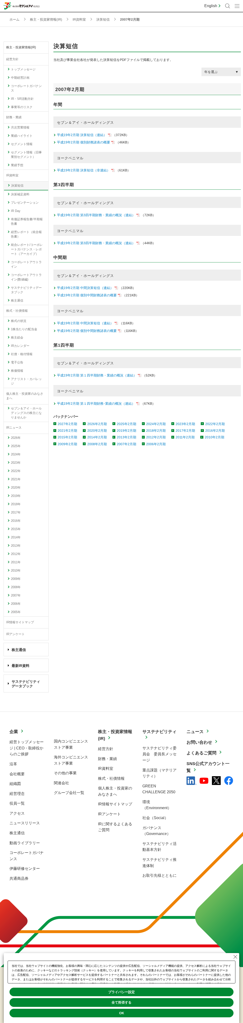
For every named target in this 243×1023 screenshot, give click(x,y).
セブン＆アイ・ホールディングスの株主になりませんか (26, 413)
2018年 (16, 504)
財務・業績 (14, 117)
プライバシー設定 (121, 992)
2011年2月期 (185, 437)
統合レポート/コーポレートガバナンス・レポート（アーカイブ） (27, 249)
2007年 (16, 595)
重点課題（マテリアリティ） (159, 773)
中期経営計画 (20, 77)
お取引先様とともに (159, 875)
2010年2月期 (214, 437)
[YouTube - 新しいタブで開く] (204, 781)
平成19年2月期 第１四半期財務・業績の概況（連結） (97, 375)
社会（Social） (155, 818)
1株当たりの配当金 (24, 329)
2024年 (16, 454)
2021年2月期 (67, 430)
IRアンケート (15, 634)
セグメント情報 (22, 144)
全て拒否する (121, 1002)
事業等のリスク (22, 107)
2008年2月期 (97, 444)
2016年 (16, 521)
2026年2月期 (97, 424)
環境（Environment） (156, 805)
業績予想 (17, 165)
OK (121, 1013)
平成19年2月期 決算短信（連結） (82, 135)
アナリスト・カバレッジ (26, 381)
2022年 (16, 471)
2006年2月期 (156, 444)
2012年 (16, 554)
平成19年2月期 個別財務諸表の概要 (83, 142)
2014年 (16, 537)
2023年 (16, 462)
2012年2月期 (156, 437)
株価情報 (17, 370)
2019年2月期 (126, 430)
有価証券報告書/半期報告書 (27, 221)
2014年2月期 (97, 437)
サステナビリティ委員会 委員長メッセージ (159, 754)
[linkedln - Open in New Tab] (191, 780)
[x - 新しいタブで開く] (216, 780)
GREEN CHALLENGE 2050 (158, 789)
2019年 (16, 496)
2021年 (16, 479)
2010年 (16, 570)
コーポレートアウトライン (26, 264)
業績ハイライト (22, 136)
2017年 (16, 512)
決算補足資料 (20, 194)
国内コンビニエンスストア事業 (71, 744)
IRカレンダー (20, 346)
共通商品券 (18, 878)
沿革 (13, 764)
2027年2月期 (67, 424)
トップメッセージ (23, 69)
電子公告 (17, 362)
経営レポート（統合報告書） (26, 234)
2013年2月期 (126, 437)
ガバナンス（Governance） (156, 831)
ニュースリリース (24, 823)
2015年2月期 (67, 437)
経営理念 (17, 794)
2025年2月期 (126, 424)
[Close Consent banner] (235, 957)
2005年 (16, 612)
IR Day (15, 211)
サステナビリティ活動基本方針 (159, 847)
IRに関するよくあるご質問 (115, 827)
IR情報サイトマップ (20, 622)
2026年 (16, 438)
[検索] (227, 6)
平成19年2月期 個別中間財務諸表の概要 (87, 295)
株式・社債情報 (17, 310)
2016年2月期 (215, 430)
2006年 (16, 604)
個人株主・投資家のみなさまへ (24, 396)
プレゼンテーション (25, 202)
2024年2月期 (156, 424)
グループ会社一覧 (69, 793)
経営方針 (12, 59)
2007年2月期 (126, 444)
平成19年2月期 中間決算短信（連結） (85, 288)
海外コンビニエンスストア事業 (71, 760)
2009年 (16, 579)
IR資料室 (12, 175)
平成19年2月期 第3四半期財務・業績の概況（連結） (96, 215)
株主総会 (17, 337)
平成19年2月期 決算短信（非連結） (83, 170)
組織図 (15, 784)
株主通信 (17, 300)
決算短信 (17, 185)
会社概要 (17, 774)
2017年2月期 (185, 430)
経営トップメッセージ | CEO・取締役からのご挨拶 (26, 748)
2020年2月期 (97, 430)
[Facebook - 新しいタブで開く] (228, 780)
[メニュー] (237, 6)
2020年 (16, 487)
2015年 (16, 529)
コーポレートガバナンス (26, 88)
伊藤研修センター (24, 869)
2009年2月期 (67, 444)
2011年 (16, 562)
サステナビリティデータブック (26, 290)
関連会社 (61, 783)
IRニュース (14, 427)
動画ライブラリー (24, 843)
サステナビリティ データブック (26, 683)
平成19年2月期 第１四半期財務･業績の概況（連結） (96, 403)
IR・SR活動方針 (22, 99)
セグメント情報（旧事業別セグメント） (26, 155)
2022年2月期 (215, 424)
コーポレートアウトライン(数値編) (26, 277)
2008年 (16, 587)
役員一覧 (17, 803)
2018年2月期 (156, 430)
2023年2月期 (185, 424)
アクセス (17, 813)
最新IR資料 (20, 666)
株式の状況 (18, 321)
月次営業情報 (20, 127)
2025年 (16, 446)
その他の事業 (65, 773)
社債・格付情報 (22, 354)
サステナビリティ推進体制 (159, 863)
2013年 (16, 545)
